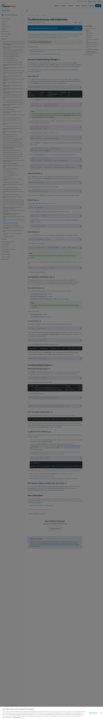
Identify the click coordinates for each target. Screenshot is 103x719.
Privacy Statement (17, 717)
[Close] (100, 712)
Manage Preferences (93, 712)
